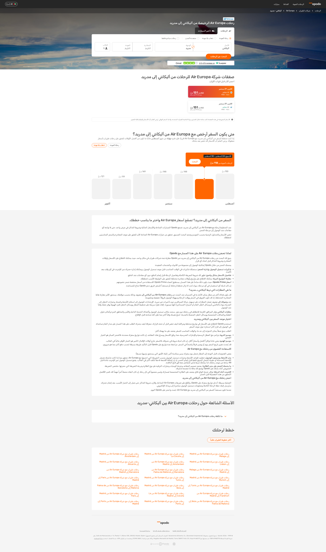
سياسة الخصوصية (145, 531)
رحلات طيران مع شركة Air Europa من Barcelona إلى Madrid (122, 470)
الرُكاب (105, 45)
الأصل (227, 45)
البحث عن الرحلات (218, 56)
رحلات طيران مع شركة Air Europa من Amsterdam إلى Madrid (168, 463)
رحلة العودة (114, 145)
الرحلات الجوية (298, 4)
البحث (195, 161)
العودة (127, 45)
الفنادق (286, 4)
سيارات (276, 4)
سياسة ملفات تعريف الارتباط (161, 531)
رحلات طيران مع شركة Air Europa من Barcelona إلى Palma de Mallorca (168, 470)
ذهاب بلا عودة (99, 145)
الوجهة (188, 45)
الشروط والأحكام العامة (179, 531)
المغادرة (147, 45)
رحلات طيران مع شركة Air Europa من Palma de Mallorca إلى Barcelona (118, 486)
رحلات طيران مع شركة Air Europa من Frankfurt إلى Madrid (213, 494)
